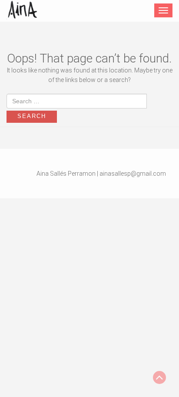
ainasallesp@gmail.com (132, 173)
